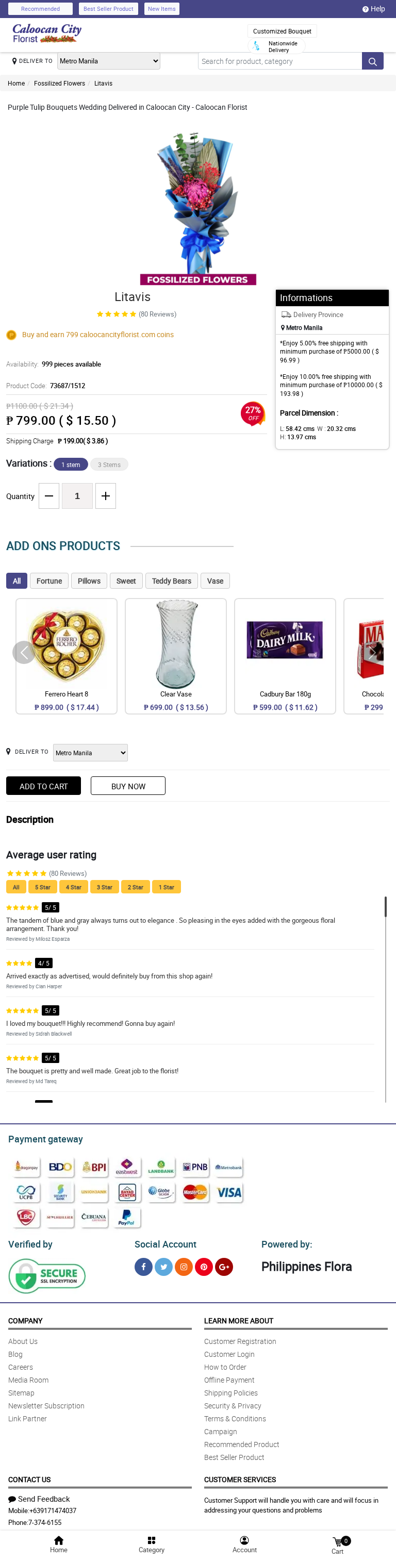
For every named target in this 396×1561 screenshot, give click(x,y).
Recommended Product (241, 1444)
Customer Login (229, 1354)
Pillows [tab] (89, 581)
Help (378, 8)
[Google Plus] (224, 1267)
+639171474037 (52, 1510)
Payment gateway (45, 1139)
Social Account (165, 1244)
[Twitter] (164, 1267)
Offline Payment (229, 1380)
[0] (337, 1541)
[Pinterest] (204, 1267)
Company (25, 1320)
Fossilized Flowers (59, 83)
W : (336, 428)
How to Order (225, 1367)
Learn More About (238, 1320)
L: (297, 428)
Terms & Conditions (235, 1418)
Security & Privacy (232, 1405)
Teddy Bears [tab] (171, 581)
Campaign (220, 1431)
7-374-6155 (44, 1522)
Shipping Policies (231, 1393)
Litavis (103, 83)
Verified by (30, 1244)
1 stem (70, 464)
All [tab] (17, 581)
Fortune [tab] (49, 581)
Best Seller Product (109, 8)
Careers (20, 1367)
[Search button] (373, 61)
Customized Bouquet (282, 31)
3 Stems (109, 464)
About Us (23, 1341)
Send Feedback (44, 1498)
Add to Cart (44, 786)
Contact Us (29, 1479)
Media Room (28, 1380)
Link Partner (27, 1418)
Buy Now (128, 786)
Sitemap (21, 1393)
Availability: (53, 364)
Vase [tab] (215, 581)
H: (298, 437)
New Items (162, 8)
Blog (15, 1354)
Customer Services (240, 1479)
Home (16, 83)
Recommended (40, 8)
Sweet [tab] (126, 581)
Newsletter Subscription (46, 1405)
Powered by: (286, 1244)
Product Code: (45, 385)
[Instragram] (184, 1267)
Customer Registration (240, 1341)
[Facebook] (144, 1267)
